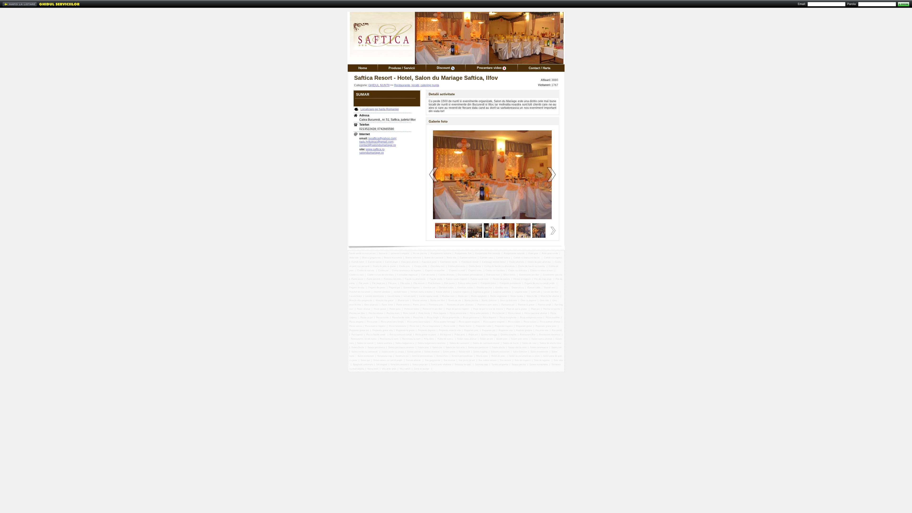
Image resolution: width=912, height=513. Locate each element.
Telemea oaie (481, 364)
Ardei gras (533, 253)
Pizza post (372, 322)
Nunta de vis (454, 300)
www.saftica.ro (375, 149)
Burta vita (451, 257)
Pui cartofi (557, 330)
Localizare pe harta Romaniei (380, 109)
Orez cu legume (528, 300)
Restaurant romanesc (549, 334)
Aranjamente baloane (441, 253)
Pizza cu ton (382, 317)
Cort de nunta (428, 275)
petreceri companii (400, 253)
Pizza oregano (356, 322)
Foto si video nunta (467, 283)
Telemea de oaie (463, 364)
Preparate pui (488, 330)
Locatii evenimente (375, 296)
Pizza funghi (433, 317)
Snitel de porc (498, 356)
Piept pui (535, 309)
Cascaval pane (429, 262)
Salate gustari (414, 352)
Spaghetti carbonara (363, 364)
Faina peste (357, 279)
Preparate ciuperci (504, 326)
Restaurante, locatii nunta (363, 339)
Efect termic (510, 275)
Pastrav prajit (544, 305)
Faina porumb (373, 279)
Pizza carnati (514, 313)
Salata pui (437, 347)
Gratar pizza (518, 287)
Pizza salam (514, 322)
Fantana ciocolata (392, 279)
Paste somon (402, 305)
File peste (364, 283)
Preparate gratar (524, 326)
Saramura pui (401, 356)
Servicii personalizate (422, 356)
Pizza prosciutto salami (418, 322)
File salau (405, 283)
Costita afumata (446, 275)
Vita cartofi (405, 369)
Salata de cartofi (365, 343)
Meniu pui (462, 296)
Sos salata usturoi (487, 360)
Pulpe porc (460, 334)
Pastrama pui (507, 305)
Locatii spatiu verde (428, 296)
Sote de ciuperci (523, 360)
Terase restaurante (538, 364)
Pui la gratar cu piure (426, 334)
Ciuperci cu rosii (457, 270)
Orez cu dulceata (508, 300)
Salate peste (449, 352)
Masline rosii (448, 296)
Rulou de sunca (445, 339)
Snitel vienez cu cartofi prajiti (388, 360)
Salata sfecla (498, 347)
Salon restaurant (366, 356)
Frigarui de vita (357, 287)
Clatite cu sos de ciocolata (380, 275)
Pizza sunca (355, 326)
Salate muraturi (431, 352)
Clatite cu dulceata (517, 270)
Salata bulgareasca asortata (432, 343)
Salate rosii (464, 352)
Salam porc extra (519, 339)
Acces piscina (420, 253)
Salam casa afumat (466, 339)
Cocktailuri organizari (407, 275)
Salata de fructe (511, 343)
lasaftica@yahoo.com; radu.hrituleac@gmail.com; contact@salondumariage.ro (378, 142)
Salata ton (556, 347)
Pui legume (445, 334)
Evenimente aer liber (529, 275)
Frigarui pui (394, 287)
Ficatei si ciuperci (522, 279)
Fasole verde (436, 279)
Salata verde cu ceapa (393, 352)
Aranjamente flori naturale (487, 253)
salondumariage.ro (371, 152)
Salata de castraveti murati (486, 343)
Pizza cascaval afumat (535, 313)
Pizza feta (418, 317)
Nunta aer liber (437, 300)
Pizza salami (530, 322)
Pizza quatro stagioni (469, 322)
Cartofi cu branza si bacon (526, 257)
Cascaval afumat (409, 262)
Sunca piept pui (420, 364)
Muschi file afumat (550, 296)
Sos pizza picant (467, 360)
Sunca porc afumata (441, 364)
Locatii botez (355, 296)
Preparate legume (426, 330)
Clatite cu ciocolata (495, 270)
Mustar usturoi (420, 300)
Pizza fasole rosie (401, 317)
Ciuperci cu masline (435, 270)
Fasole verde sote (480, 279)
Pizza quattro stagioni (493, 322)
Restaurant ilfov (528, 334)
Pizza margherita (508, 317)
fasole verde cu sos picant (362, 253)
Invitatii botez (400, 292)
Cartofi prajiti (391, 262)
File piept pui (378, 283)
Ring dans (429, 339)
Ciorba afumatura (456, 266)
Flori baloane (434, 283)
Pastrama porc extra (488, 305)
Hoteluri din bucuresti (359, 292)
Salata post (423, 347)
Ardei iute (354, 257)
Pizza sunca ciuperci (375, 326)
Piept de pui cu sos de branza (488, 309)
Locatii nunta (394, 296)
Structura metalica (400, 364)
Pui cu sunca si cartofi (401, 334)
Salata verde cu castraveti (365, 352)
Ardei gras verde (550, 253)
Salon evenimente (539, 352)
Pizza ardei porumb (479, 313)
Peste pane (395, 309)
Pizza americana (458, 313)
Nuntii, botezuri (489, 300)
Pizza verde (449, 326)
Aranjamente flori (463, 253)
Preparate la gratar (405, 330)
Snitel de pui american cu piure (524, 356)
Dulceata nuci (493, 275)
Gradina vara (501, 287)
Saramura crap (384, 356)
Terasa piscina (519, 364)
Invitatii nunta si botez (421, 292)
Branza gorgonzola (371, 257)
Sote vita (558, 360)
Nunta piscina (471, 300)
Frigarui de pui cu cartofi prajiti (540, 283)
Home (362, 68)
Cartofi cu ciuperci (553, 257)
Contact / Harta (539, 68)
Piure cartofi (409, 313)
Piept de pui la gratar (516, 309)
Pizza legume (489, 317)
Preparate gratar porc (546, 326)
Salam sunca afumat (542, 339)
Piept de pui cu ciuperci (458, 309)
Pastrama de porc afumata (460, 305)
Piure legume (439, 313)
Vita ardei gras (389, 369)
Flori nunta (449, 283)
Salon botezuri (520, 352)
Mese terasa (517, 296)
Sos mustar (449, 360)
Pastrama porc (436, 305)
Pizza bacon (498, 313)
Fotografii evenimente (510, 283)
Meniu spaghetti (479, 296)
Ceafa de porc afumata (539, 262)
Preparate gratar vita (382, 330)
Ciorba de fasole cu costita (531, 266)
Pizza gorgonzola (450, 317)
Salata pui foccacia (455, 347)
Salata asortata (384, 343)
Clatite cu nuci (356, 275)
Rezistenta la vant (389, 339)
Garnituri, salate (465, 287)
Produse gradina (524, 330)
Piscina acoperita (551, 309)
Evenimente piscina (552, 275)
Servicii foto (442, 356)
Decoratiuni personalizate (470, 275)
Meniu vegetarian (498, 296)
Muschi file (532, 296)
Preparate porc (471, 330)
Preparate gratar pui (359, 330)
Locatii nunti (410, 296)
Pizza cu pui (367, 317)
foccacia (383, 253)
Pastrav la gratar (526, 305)
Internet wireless (382, 292)
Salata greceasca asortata (401, 347)
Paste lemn (387, 305)
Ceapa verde (420, 266)
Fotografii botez (488, 283)
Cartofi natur (358, 262)
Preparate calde (483, 326)
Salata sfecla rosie (517, 347)
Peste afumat (363, 309)
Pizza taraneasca (397, 326)
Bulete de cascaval (433, 257)
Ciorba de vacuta (366, 270)
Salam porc (502, 339)
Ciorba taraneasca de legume (407, 270)
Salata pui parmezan (478, 347)
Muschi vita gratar (385, 300)
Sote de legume (542, 360)
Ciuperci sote (475, 270)
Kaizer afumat (443, 292)
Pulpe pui (473, 334)
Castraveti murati (470, 262)
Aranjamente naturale (514, 253)
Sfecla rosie (482, 356)
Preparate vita (506, 330)
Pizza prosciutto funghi (392, 322)
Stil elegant (381, 364)
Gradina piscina (484, 287)
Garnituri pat (429, 287)
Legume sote (521, 292)
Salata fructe (358, 347)
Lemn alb (535, 292)
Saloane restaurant (500, 352)
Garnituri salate (446, 287)
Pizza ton (414, 326)
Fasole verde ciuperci (456, 279)
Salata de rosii (529, 343)
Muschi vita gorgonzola (360, 300)
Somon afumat (413, 360)
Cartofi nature (375, 262)
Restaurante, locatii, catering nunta (416, 85)
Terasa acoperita (500, 364)
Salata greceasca (376, 347)
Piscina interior (376, 313)
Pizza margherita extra (531, 317)
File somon (418, 283)
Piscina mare (393, 313)
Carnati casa (486, 257)
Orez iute (544, 300)
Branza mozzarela (393, 257)
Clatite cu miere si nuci (541, 270)
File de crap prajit (543, 279)
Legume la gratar (481, 292)
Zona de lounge (422, 369)
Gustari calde (533, 287)
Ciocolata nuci (438, 266)
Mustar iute (403, 300)
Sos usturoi (505, 360)
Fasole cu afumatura (415, 279)
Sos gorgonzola (432, 360)
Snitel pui (365, 360)
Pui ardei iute (542, 330)
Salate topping (480, 352)
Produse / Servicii (402, 68)
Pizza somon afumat (550, 322)
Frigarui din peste (376, 287)
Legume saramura (502, 292)
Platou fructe (465, 326)
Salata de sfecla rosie (550, 343)
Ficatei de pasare (501, 279)
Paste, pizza (419, 305)
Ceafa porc (405, 266)
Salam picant (486, 339)
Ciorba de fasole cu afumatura (499, 266)
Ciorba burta (475, 266)
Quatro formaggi (489, 334)
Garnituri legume (412, 287)
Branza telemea (413, 257)
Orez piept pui (371, 305)
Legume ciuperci (461, 292)
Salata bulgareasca (404, 343)
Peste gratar (380, 309)
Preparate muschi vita (450, 330)
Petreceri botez (411, 309)
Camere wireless (468, 257)
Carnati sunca (503, 257)
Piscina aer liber (357, 313)
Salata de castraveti (459, 343)
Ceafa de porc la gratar (384, 266)
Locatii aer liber (551, 292)
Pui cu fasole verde (376, 334)
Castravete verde (449, 262)
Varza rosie (372, 369)
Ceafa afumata (516, 262)
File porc (392, 283)
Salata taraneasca (539, 347)
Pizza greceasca (471, 317)
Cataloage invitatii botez (494, 262)
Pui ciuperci (357, 334)
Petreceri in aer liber (432, 309)
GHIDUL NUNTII (379, 85)
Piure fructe (424, 313)
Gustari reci (549, 287)
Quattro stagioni (508, 334)
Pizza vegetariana (431, 326)
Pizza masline (553, 317)
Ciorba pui (383, 270)
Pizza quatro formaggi (444, 322)
